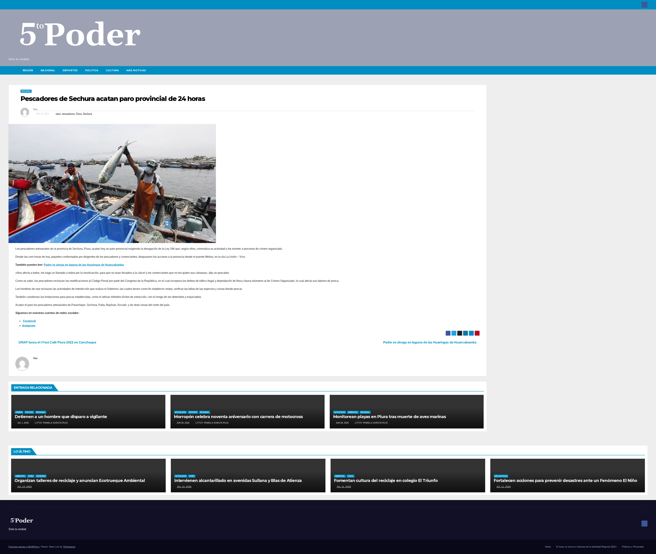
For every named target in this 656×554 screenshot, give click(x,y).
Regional (26, 91)
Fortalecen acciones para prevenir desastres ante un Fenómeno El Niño (565, 480)
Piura (79, 113)
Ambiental (353, 412)
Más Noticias (501, 476)
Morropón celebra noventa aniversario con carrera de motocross (238, 416)
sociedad (40, 476)
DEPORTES (70, 70)
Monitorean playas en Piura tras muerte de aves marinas (389, 416)
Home (548, 546)
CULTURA (112, 70)
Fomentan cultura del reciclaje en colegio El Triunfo (386, 480)
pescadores (68, 113)
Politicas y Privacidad (633, 546)
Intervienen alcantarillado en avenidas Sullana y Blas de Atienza (238, 480)
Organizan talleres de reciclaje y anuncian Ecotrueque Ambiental (80, 480)
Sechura (87, 113)
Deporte (193, 412)
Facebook (29, 321)
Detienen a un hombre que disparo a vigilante (61, 416)
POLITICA (91, 70)
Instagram (29, 325)
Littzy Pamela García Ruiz (51, 423)
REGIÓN (28, 70)
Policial (29, 412)
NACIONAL (48, 70)
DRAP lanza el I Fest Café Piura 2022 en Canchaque (57, 342)
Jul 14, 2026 (24, 487)
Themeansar (69, 546)
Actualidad (180, 412)
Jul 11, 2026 (344, 487)
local (350, 476)
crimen (19, 412)
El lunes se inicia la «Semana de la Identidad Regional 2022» (586, 546)
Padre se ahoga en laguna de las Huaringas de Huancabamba (84, 264)
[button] (645, 70)
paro (58, 113)
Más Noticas (136, 70)
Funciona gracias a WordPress (24, 546)
